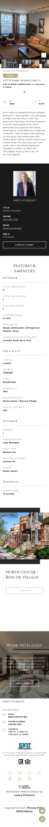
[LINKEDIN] (19, 773)
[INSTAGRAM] (9, 773)
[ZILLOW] (19, 778)
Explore (24, 591)
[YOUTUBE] (9, 778)
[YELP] (29, 773)
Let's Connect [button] (24, 683)
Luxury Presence (24, 795)
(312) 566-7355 (10, 219)
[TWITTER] (39, 773)
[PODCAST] (29, 778)
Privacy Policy (36, 808)
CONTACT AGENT (24, 245)
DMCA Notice (24, 811)
